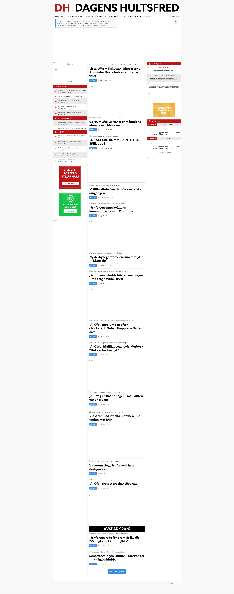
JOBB (114, 16)
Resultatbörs (99, 25)
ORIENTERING (61, 25)
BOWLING (69, 23)
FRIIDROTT (78, 23)
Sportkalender (87, 25)
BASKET (106, 23)
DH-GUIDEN (133, 16)
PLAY (108, 16)
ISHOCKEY (68, 21)
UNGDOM (93, 23)
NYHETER (65, 16)
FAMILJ (101, 16)
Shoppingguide (145, 16)
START (57, 16)
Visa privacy (170, 583)
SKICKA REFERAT (73, 25)
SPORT (74, 16)
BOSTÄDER (123, 16)
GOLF (100, 23)
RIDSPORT (95, 21)
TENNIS (86, 23)
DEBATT (82, 16)
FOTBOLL (60, 21)
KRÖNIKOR (92, 16)
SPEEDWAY (86, 21)
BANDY (110, 21)
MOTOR (103, 21)
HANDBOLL (60, 23)
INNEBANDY (77, 21)
